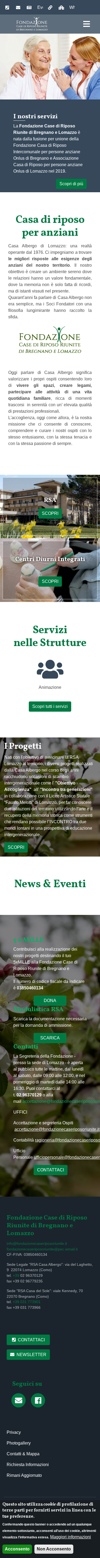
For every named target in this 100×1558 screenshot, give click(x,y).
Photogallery (19, 1443)
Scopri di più (71, 183)
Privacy (14, 1432)
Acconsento (17, 1549)
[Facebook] (39, 1400)
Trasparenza (59, 7)
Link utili (51, 10)
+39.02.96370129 (5, 7)
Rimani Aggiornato (24, 1475)
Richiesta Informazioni (28, 1464)
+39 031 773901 (27, 1302)
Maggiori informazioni (70, 1537)
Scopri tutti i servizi (50, 706)
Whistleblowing (72, 7)
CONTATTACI (50, 1170)
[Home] (32, 24)
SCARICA (50, 1038)
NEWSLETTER (31, 1354)
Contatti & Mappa (23, 1454)
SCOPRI (50, 513)
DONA (50, 1000)
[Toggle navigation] (86, 24)
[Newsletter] (20, 1400)
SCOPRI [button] (16, 847)
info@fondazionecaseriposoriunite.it (16, 7)
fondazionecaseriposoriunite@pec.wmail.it (42, 1249)
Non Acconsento (54, 1549)
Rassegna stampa (29, 10)
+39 (16, 1276)
